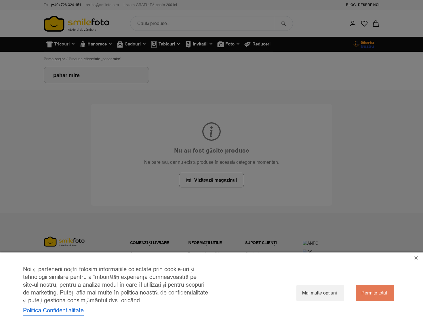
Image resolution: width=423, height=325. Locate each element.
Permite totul (374, 293)
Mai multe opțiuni (319, 293)
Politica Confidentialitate (53, 310)
